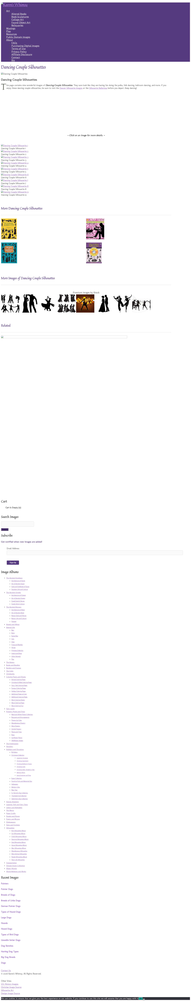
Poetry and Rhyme (13, 819)
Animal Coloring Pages (18, 680)
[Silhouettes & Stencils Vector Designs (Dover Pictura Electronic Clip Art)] (95, 238)
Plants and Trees (16, 732)
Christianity (10, 674)
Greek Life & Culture (18, 604)
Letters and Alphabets (14, 807)
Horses (13, 647)
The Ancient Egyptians (14, 578)
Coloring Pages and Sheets (16, 677)
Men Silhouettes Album (18, 848)
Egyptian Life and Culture (19, 589)
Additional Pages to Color (19, 694)
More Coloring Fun (17, 706)
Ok (141, 999)
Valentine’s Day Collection (19, 799)
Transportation (11, 863)
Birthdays (14, 752)
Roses (13, 735)
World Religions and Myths (16, 871)
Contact (15, 57)
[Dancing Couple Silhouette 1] (14, 145)
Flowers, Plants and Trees (15, 711)
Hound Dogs (6, 929)
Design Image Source (10, 993)
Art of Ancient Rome (17, 613)
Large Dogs (6, 917)
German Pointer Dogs (11, 906)
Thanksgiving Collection (19, 796)
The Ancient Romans (13, 607)
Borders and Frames (13, 668)
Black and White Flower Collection (22, 714)
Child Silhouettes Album (19, 836)
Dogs (12, 642)
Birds (13, 633)
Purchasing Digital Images (25, 45)
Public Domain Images (18, 37)
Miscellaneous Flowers (18, 723)
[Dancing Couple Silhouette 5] (14, 169)
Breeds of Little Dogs (11, 900)
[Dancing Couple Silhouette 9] (14, 192)
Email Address (13, 548)
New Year (14, 790)
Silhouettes (10, 828)
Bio (13, 60)
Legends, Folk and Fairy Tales (17, 804)
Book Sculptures (20, 16)
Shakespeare (10, 822)
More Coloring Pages (17, 703)
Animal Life (10, 627)
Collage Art (17, 19)
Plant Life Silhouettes (18, 860)
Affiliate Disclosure (21, 54)
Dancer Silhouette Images (71, 88)
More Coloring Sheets (18, 700)
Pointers (4, 883)
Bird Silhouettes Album (18, 831)
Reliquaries (17, 25)
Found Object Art (20, 22)
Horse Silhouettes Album (19, 845)
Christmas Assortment (22, 761)
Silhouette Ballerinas (98, 88)
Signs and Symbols (13, 825)
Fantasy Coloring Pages (18, 688)
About (9, 39)
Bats (12, 630)
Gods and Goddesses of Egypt (20, 587)
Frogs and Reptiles (17, 645)
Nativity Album (21, 772)
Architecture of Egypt (18, 581)
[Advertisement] (79, 110)
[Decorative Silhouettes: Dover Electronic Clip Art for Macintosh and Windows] (94, 262)
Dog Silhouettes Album (18, 842)
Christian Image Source (11, 987)
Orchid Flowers (16, 729)
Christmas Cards (21, 767)
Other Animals (16, 656)
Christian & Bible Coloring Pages (21, 682)
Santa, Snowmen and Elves (24, 775)
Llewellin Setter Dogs (10, 940)
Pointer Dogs (7, 889)
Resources (11, 34)
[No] (144, 999)
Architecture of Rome (18, 610)
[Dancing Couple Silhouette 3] (14, 157)
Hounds (4, 923)
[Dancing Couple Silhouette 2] (14, 151)
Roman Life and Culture (18, 618)
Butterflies (14, 636)
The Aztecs (10, 662)
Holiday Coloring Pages (18, 691)
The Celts (9, 671)
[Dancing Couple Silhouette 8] (14, 186)
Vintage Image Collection (15, 866)
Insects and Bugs (16, 653)
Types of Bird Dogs (10, 934)
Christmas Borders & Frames (24, 764)
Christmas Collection (17, 755)
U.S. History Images (9, 984)
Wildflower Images (17, 740)
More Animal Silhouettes (19, 854)
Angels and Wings (12, 624)
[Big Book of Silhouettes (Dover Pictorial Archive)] (9, 262)
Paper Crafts (10, 813)
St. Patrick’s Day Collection (19, 793)
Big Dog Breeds (8, 957)
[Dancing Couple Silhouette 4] (14, 163)
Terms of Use (18, 48)
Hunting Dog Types (10, 951)
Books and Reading (13, 665)
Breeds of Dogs (8, 895)
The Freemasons (12, 744)
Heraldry (9, 746)
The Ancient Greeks (13, 592)
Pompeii (13, 621)
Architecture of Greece (18, 595)
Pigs (12, 659)
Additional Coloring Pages (19, 697)
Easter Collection (16, 778)
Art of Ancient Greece (18, 598)
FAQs (14, 42)
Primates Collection (17, 650)
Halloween (14, 784)
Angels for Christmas (22, 758)
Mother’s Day (15, 787)
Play (8, 31)
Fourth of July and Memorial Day (21, 781)
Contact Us (6, 970)
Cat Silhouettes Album (18, 833)
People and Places (13, 816)
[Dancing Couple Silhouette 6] (14, 174)
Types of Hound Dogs (11, 912)
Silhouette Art (7, 990)
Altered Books (18, 13)
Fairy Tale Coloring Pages (19, 685)
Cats (12, 639)
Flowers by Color (16, 720)
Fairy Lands (10, 709)
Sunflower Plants (16, 738)
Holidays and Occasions (15, 749)
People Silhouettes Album (19, 857)
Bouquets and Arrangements (20, 717)
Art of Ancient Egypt (17, 584)
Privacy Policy (19, 51)
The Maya (10, 810)
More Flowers (15, 726)
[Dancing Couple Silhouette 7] (14, 180)
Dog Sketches (7, 946)
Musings (10, 28)
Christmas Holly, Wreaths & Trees (25, 770)
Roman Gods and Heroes (18, 616)
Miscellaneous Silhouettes (19, 851)
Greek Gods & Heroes (17, 601)
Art (8, 10)
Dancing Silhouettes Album (19, 839)
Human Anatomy (12, 802)
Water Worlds (11, 868)
